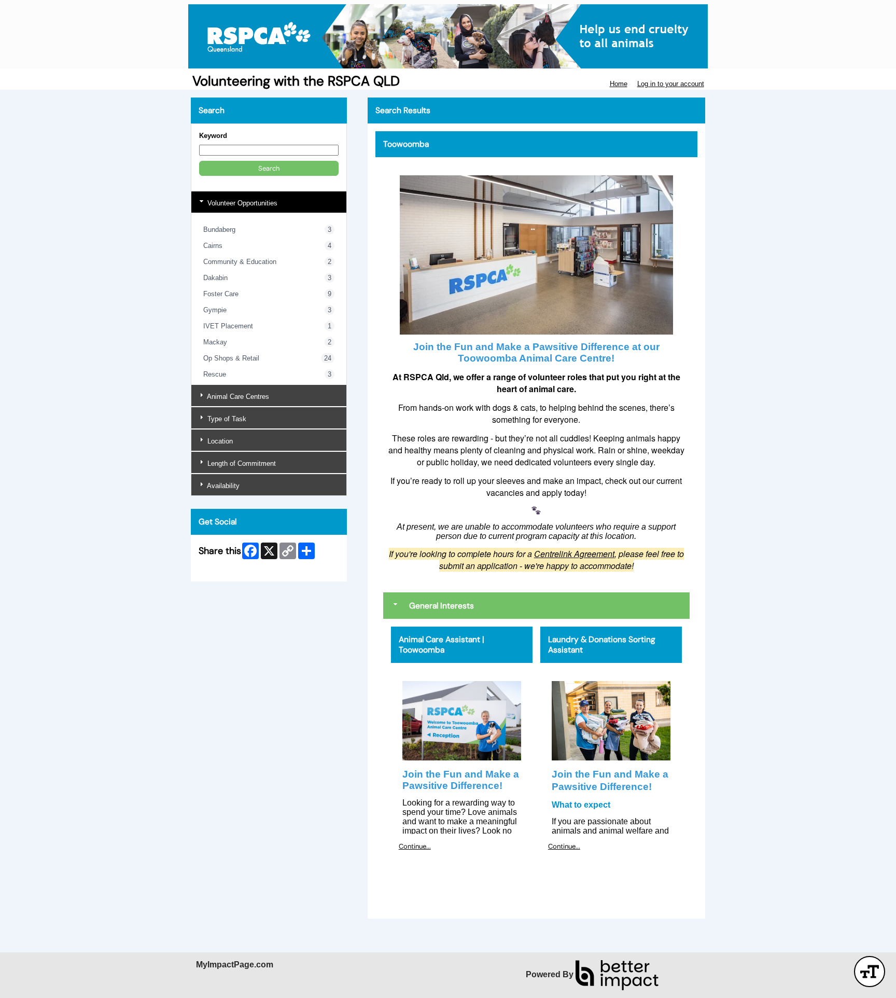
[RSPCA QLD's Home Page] (448, 36)
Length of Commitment (240, 463)
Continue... (415, 846)
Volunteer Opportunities (241, 203)
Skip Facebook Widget (233, 569)
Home (618, 84)
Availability (222, 486)
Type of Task (225, 419)
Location (219, 441)
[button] (269, 168)
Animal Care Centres (237, 396)
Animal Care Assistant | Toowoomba (441, 644)
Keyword (213, 136)
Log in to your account (670, 84)
